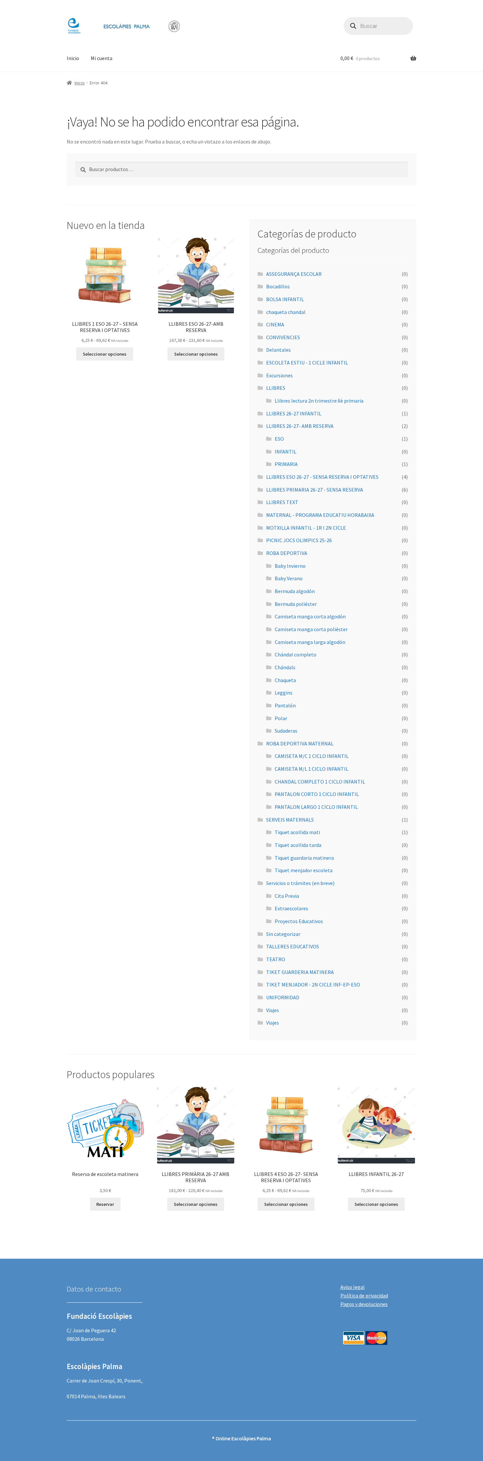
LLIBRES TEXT (282, 502)
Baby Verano (289, 578)
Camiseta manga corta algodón (310, 616)
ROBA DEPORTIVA (286, 553)
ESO (279, 438)
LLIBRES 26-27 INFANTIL (293, 413)
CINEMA (275, 324)
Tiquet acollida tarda (298, 845)
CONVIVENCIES (283, 337)
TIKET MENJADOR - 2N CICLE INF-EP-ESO (313, 984)
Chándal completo (295, 654)
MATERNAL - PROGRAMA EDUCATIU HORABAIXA (320, 515)
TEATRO (275, 959)
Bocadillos (278, 286)
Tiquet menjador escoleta (304, 870)
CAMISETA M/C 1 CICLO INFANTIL (312, 756)
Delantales (278, 349)
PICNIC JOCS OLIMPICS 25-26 (299, 540)
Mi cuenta (101, 58)
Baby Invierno (290, 566)
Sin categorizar (283, 934)
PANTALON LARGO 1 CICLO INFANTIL (316, 807)
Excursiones (279, 375)
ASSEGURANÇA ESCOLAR (294, 274)
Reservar (105, 1204)
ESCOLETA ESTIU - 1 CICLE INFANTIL (307, 362)
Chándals (285, 667)
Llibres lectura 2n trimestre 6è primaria (319, 400)
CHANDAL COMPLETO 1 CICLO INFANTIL (320, 781)
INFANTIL (285, 451)
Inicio (73, 58)
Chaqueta (285, 680)
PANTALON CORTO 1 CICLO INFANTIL (317, 794)
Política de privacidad (364, 1295)
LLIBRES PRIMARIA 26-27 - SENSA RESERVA (314, 489)
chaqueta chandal (286, 312)
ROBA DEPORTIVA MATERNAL (300, 743)
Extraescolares (291, 908)
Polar (281, 718)
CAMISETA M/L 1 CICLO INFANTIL (311, 768)
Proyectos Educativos (299, 921)
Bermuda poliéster (296, 604)
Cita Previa (287, 896)
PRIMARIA (286, 464)
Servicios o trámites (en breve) (300, 883)
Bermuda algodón (295, 591)
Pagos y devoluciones (364, 1304)
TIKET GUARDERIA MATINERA (300, 972)
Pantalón (285, 705)
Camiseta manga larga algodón (310, 642)
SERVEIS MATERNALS (290, 819)
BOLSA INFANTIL (285, 299)
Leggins (283, 692)
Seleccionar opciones (104, 354)
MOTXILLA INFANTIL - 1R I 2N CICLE (306, 527)
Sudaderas (286, 730)
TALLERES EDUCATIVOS (292, 946)
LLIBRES (275, 388)
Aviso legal (352, 1287)
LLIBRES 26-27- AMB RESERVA (300, 426)
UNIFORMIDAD (282, 997)
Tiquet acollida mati (297, 832)
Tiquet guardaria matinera (304, 857)
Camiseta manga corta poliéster (311, 629)
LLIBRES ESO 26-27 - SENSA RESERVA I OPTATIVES (322, 477)
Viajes (272, 1010)
